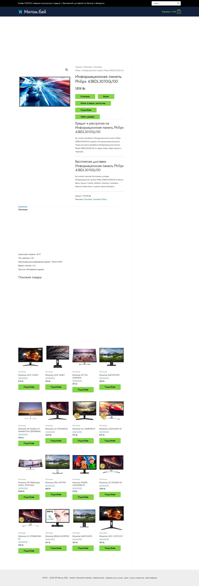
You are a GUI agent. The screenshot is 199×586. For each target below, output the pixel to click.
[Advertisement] (99, 38)
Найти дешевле (87, 116)
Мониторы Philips (99, 199)
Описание (22, 209)
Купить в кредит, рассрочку (93, 103)
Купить (106, 96)
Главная (78, 67)
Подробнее (86, 109)
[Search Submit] (178, 3)
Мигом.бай (35, 11)
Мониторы (88, 67)
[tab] (22, 209)
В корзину (85, 96)
